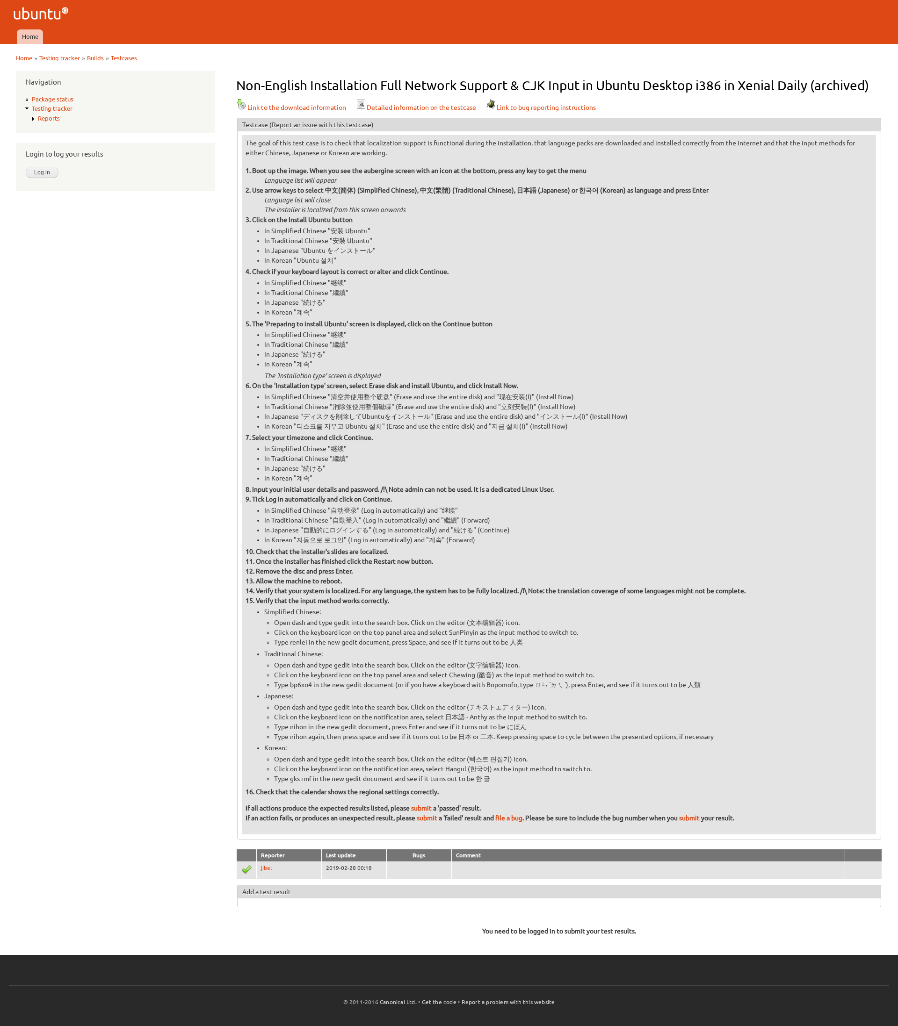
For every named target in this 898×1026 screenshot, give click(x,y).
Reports (49, 118)
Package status (52, 99)
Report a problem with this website (508, 1002)
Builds (95, 58)
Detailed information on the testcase (421, 107)
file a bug (508, 818)
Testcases (124, 58)
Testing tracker (59, 58)
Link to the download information (296, 107)
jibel (266, 868)
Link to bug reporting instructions (546, 107)
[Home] (42, 14)
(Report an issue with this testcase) (321, 125)
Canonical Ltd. (398, 1002)
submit (421, 808)
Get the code (439, 1002)
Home (30, 36)
